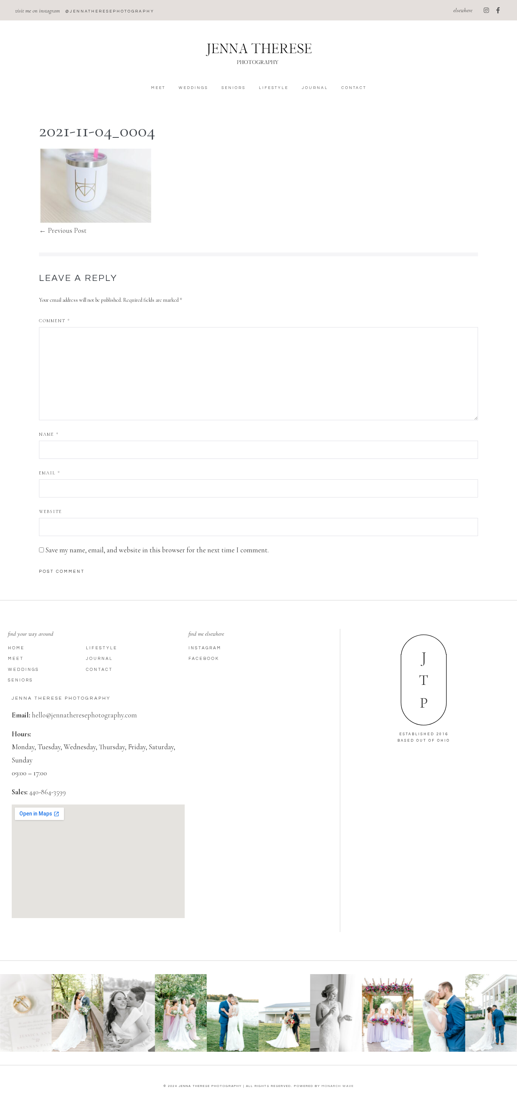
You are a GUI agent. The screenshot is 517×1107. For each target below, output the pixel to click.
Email (49, 473)
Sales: (20, 791)
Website (50, 511)
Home (16, 648)
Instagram (204, 648)
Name (49, 434)
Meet (158, 88)
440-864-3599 (47, 791)
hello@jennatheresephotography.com (84, 715)
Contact (353, 88)
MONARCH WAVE (338, 1086)
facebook (203, 658)
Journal (315, 88)
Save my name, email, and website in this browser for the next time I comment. (157, 550)
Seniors (233, 88)
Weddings (193, 88)
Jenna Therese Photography (61, 698)
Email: (21, 715)
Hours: (21, 734)
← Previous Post (63, 230)
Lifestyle (273, 88)
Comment (54, 320)
